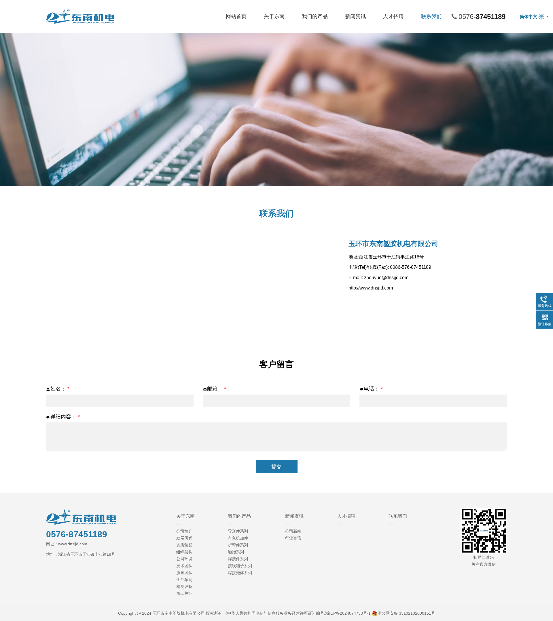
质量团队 (184, 572)
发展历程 (184, 538)
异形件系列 (238, 531)
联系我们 (431, 16)
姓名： (59, 389)
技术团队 (184, 565)
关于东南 (274, 16)
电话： (373, 389)
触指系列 (236, 552)
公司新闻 (293, 531)
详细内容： (65, 417)
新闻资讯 (355, 16)
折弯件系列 (238, 545)
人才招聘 (393, 16)
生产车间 (184, 579)
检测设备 (184, 586)
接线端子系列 (240, 565)
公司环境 (184, 559)
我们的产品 (315, 16)
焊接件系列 (238, 559)
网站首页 (236, 16)
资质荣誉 (184, 545)
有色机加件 (238, 538)
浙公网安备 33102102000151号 (406, 613)
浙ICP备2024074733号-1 (348, 613)
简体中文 (528, 16)
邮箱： (216, 389)
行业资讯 (293, 538)
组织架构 (184, 552)
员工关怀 (184, 593)
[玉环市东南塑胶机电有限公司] (80, 16)
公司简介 (184, 531)
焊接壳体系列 (240, 572)
